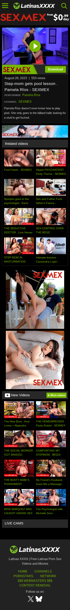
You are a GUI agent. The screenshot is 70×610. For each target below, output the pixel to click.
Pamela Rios (31, 95)
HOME (22, 571)
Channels (43, 571)
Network (48, 576)
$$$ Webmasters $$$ (35, 580)
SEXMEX (25, 101)
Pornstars (23, 576)
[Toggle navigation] (5, 6)
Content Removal (35, 585)
